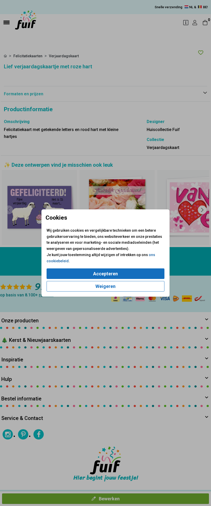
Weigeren (105, 286)
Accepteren (105, 273)
